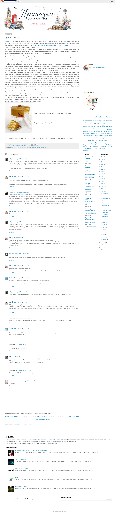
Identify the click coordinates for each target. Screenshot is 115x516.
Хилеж (102, 138)
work (86, 150)
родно (91, 137)
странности (109, 137)
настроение (98, 128)
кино (88, 123)
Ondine (11, 278)
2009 (102, 242)
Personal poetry (87, 146)
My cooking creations (88, 182)
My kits (110, 145)
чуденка (84, 140)
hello (106, 145)
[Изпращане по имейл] (30, 145)
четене (107, 138)
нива (102, 128)
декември (105, 193)
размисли (88, 135)
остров (108, 128)
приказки (110, 131)
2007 (102, 247)
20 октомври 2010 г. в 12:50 (26, 253)
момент (84, 128)
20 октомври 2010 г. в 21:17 (23, 344)
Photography (96, 146)
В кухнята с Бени (90, 174)
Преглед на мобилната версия (42, 419)
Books (88, 145)
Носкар (17, 477)
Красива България (100, 123)
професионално (100, 133)
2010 (102, 191)
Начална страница (42, 416)
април (104, 232)
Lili (10, 176)
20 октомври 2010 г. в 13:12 (21, 265)
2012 (102, 186)
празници (104, 131)
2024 (102, 162)
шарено (110, 140)
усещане (93, 138)
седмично (100, 137)
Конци (91, 123)
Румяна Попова (13, 253)
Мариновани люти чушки (89, 160)
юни (104, 227)
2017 (102, 176)
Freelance (93, 145)
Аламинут (105, 216)
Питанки (24, 147)
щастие (92, 143)
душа (111, 120)
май (104, 229)
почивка (98, 131)
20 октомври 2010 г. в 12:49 (21, 237)
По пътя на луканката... (21, 486)
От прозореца (106, 203)
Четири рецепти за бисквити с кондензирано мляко (90, 220)
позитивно (85, 131)
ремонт (84, 137)
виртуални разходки (88, 117)
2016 (102, 179)
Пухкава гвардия (106, 210)
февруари (105, 237)
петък (84, 129)
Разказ (104, 208)
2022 (102, 166)
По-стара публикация (73, 416)
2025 (102, 159)
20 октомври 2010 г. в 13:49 (18, 292)
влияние (96, 117)
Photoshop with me (106, 146)
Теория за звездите (20, 459)
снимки (104, 137)
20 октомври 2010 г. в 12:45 (21, 211)
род (88, 137)
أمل (12, 159)
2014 (102, 181)
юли (104, 224)
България (96, 116)
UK (84, 150)
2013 (102, 184)
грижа (107, 120)
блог (92, 116)
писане (97, 129)
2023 (102, 164)
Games (102, 145)
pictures (85, 148)
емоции (91, 122)
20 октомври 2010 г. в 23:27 (19, 356)
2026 (102, 157)
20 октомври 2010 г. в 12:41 (21, 192)
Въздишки (87, 119)
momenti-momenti (14, 381)
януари (105, 239)
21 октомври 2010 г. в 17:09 (23, 370)
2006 (102, 250)
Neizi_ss (11, 192)
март (104, 234)
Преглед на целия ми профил (97, 67)
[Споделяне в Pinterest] (37, 145)
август (104, 222)
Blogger (64, 511)
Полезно (29, 147)
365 (84, 116)
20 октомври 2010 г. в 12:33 (21, 176)
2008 (102, 245)
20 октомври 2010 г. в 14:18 (21, 302)
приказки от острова (88, 133)
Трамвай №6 (105, 205)
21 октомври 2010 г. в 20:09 (27, 381)
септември (106, 220)
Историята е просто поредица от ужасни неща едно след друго (90, 212)
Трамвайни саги (87, 138)
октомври (105, 198)
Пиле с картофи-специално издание (90, 176)
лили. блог (109, 123)
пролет (95, 133)
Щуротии (43, 147)
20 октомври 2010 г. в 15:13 (23, 318)
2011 (102, 189)
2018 (102, 174)
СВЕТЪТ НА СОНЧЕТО (88, 197)
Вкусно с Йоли (89, 218)
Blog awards (106, 143)
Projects (90, 148)
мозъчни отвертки (96, 126)
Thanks (108, 148)
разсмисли (106, 135)
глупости (95, 120)
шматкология (86, 143)
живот (95, 122)
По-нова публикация (11, 416)
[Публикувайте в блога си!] (32, 145)
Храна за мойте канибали (89, 157)
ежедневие (85, 122)
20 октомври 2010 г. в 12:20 (18, 159)
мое (89, 126)
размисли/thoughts (36, 147)
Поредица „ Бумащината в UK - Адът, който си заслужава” (31, 450)
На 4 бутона (93, 128)
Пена (111, 128)
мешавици (85, 126)
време (100, 117)
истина (110, 122)
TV (111, 148)
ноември (105, 196)
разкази (84, 135)
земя (107, 122)
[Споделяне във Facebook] (35, 145)
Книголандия (89, 209)
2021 (102, 169)
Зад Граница (101, 122)
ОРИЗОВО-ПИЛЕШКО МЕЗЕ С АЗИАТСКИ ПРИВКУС (90, 202)
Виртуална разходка (105, 116)
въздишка (109, 117)
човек (111, 138)
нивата (105, 128)
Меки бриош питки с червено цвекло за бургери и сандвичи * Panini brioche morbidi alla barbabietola (90, 188)
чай (105, 138)
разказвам (110, 133)
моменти (88, 128)
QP (94, 148)
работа (106, 133)
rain (96, 148)
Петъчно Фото (91, 130)
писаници (103, 130)
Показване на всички (91, 226)
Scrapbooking (101, 148)
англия (88, 116)
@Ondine (45, 123)
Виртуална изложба (105, 213)
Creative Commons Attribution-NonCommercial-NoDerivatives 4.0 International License (44, 439)
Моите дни (18, 147)
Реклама (110, 135)
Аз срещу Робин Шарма (21, 468)
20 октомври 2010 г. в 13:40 (21, 278)
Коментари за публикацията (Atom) (22, 424)
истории (85, 123)
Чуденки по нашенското (97, 140)
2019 (102, 171)
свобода (95, 137)
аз (85, 116)
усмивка (98, 138)
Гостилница (12, 147)
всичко (104, 117)
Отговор (11, 171)
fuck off (97, 145)
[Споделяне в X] (34, 145)
